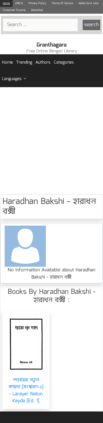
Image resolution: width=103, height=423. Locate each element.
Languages (12, 79)
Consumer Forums (14, 10)
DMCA (19, 3)
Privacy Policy (37, 3)
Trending (24, 62)
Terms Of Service (62, 3)
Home (6, 3)
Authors (43, 62)
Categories (64, 62)
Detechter (37, 10)
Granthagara (51, 45)
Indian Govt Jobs (89, 3)
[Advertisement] (51, 140)
